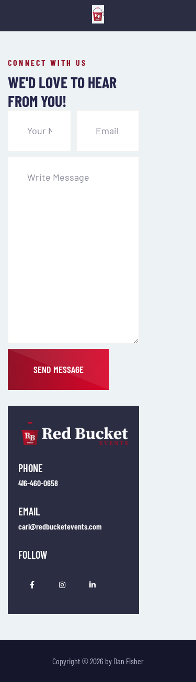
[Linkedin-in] (92, 584)
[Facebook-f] (31, 584)
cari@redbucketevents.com (60, 526)
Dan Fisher (128, 661)
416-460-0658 (38, 483)
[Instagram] (62, 584)
